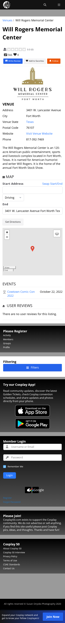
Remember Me (15, 466)
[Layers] (56, 233)
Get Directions (13, 221)
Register (7, 498)
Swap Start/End (52, 183)
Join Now (53, 617)
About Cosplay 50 (12, 548)
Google (36, 490)
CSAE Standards (11, 564)
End (5, 204)
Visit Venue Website (39, 133)
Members (8, 339)
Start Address (13, 183)
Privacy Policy (10, 556)
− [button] (7, 237)
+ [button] (7, 232)
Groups (7, 343)
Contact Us (9, 568)
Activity (7, 335)
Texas (30, 122)
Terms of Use (10, 560)
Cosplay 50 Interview (14, 552)
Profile (6, 347)
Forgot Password (12, 502)
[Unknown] (32, 83)
